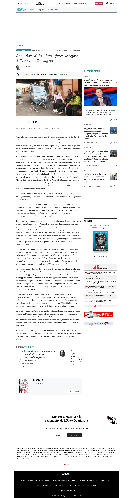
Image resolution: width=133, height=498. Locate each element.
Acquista (73, 391)
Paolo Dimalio (75, 364)
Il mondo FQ (81, 3)
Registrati (75, 435)
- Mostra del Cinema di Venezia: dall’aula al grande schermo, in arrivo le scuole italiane (100, 287)
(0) (28, 366)
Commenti (21, 122)
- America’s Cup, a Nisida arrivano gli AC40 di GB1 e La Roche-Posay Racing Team (100, 282)
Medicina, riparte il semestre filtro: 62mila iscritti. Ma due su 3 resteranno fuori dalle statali (95, 178)
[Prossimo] (79, 359)
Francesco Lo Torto (92, 186)
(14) (116, 165)
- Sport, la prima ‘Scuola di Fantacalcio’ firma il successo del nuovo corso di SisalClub (99, 301)
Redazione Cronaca (91, 165)
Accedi (58, 435)
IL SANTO (38, 380)
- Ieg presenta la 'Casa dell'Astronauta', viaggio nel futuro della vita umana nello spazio (100, 272)
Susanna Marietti (28, 364)
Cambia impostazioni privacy (60, 480)
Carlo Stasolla (26, 66)
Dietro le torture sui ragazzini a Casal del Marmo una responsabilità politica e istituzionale (40, 356)
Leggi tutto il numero (100, 256)
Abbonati (98, 3)
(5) (116, 143)
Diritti (19, 45)
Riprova (66, 464)
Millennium (62, 3)
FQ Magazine (69, 3)
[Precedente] (18, 359)
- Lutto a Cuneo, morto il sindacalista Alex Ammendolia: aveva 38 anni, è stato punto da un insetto (99, 291)
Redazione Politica (91, 120)
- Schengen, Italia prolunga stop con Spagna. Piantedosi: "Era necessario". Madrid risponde (98, 277)
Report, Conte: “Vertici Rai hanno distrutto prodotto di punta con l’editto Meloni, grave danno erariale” (100, 82)
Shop (75, 3)
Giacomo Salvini (90, 143)
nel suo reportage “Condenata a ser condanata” (56, 227)
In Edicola (55, 3)
